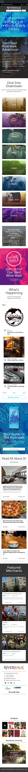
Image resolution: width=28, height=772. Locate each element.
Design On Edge (23, 769)
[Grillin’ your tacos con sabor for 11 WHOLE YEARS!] (5, 733)
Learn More (14, 241)
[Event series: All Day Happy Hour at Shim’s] (15, 358)
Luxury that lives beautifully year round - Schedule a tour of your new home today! (13, 598)
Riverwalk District (8, 602)
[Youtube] (27, 4)
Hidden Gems (22, 496)
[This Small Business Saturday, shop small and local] (17, 725)
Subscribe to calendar (13, 397)
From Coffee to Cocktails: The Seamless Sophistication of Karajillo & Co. (14, 552)
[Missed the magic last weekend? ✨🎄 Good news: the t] (5, 725)
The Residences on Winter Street (12, 593)
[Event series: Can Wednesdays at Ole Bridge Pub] (15, 384)
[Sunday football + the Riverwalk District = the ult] (11, 733)
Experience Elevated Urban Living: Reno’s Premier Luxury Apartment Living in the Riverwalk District (12, 487)
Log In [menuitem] (2, 1)
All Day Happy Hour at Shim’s (15, 360)
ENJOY (16, 624)
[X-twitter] (25, 4)
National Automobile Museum (11, 651)
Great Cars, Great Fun (8, 655)
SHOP (15, 653)
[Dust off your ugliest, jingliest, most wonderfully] (11, 725)
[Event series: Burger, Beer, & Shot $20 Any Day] (10, 330)
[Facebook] (21, 4)
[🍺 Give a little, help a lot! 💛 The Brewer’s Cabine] (23, 733)
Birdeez (5, 622)
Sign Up (14, 756)
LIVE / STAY (16, 595)
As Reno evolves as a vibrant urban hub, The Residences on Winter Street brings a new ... (12, 491)
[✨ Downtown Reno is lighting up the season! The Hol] (23, 725)
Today (14, 392)
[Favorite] (3, 590)
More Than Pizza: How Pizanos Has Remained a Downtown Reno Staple (13, 521)
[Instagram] (23, 4)
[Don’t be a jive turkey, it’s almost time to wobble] (17, 733)
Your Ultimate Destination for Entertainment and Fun (14, 627)
